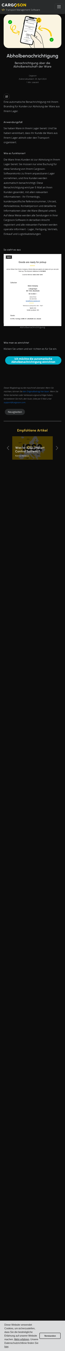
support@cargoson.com (14, 402)
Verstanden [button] (50, 1336)
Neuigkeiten (15, 412)
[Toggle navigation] (59, 7)
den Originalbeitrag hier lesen (36, 391)
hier (6, 1346)
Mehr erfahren (21, 1339)
